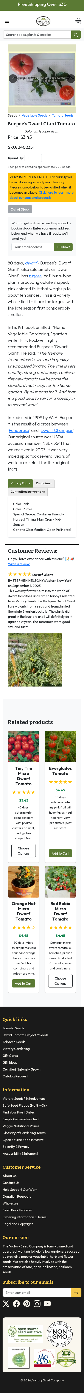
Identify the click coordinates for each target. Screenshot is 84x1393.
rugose (35, 275)
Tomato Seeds (62, 115)
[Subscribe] (76, 1292)
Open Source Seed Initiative (23, 1140)
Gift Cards (10, 1055)
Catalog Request (15, 1076)
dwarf (31, 263)
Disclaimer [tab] (44, 483)
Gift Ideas (10, 1062)
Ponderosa (19, 430)
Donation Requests (17, 1196)
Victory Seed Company (48, 1380)
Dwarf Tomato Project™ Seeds (25, 1035)
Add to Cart (60, 853)
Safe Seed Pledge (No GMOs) (25, 1105)
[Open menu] (7, 21)
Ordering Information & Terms (25, 1217)
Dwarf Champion (57, 430)
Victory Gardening (16, 1049)
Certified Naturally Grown (21, 1069)
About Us (10, 1176)
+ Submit (63, 247)
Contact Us (11, 1182)
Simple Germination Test (21, 1119)
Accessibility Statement (20, 1153)
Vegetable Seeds (34, 115)
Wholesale (10, 1203)
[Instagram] (37, 1303)
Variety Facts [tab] (20, 483)
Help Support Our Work (20, 1189)
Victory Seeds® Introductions (24, 1098)
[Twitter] (6, 1303)
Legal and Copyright (18, 1224)
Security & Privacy (16, 1146)
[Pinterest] (26, 1303)
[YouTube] (47, 1303)
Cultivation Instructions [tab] (28, 492)
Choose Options (24, 850)
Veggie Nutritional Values (21, 1126)
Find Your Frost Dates (19, 1112)
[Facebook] (16, 1303)
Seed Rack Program (17, 1210)
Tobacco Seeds (14, 1042)
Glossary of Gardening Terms (24, 1133)
